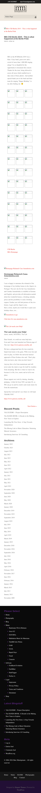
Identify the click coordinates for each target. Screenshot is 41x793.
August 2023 (8, 451)
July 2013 (7, 591)
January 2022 (8, 472)
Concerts (12, 659)
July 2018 (7, 556)
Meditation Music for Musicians (19, 638)
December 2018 (9, 545)
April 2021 (7, 486)
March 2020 (8, 503)
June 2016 (7, 577)
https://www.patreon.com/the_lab (21, 345)
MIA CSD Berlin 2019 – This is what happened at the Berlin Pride (19, 38)
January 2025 (8, 444)
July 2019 (7, 524)
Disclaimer (12, 693)
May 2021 (7, 482)
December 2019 (9, 510)
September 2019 (9, 517)
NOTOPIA (17, 334)
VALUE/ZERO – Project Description (16, 412)
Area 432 (12, 631)
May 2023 (7, 461)
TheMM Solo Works (15, 642)
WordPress (20, 790)
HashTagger (13, 672)
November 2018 (9, 549)
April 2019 (7, 535)
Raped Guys (13, 652)
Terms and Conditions (16, 689)
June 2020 (7, 496)
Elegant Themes (20, 787)
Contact (22, 777)
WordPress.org (10, 753)
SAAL (11, 649)
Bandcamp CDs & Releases (17, 628)
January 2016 (8, 584)
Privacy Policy (13, 686)
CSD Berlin (11, 249)
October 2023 (8, 448)
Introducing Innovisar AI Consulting (16, 434)
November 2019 (9, 514)
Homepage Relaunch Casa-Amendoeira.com (16, 275)
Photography (10, 618)
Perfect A (12, 676)
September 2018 (9, 552)
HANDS (20, 775)
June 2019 (7, 528)
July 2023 (7, 454)
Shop (7, 696)
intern (6, 41)
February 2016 (9, 580)
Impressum (12, 682)
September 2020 (9, 493)
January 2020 (8, 507)
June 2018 (7, 559)
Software (9, 663)
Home (8, 615)
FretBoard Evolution (15, 665)
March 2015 (8, 587)
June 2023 (7, 458)
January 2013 (8, 594)
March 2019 (8, 538)
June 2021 (7, 479)
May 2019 (7, 531)
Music (8, 625)
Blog (7, 622)
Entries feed (9, 746)
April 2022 (7, 469)
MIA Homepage (12, 252)
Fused (11, 656)
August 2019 (8, 521)
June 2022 (7, 465)
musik (11, 334)
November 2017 (9, 573)
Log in (8, 743)
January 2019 (8, 542)
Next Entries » (32, 406)
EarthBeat (12, 669)
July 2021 (7, 475)
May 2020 (7, 500)
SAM (10, 645)
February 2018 (9, 570)
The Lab (24, 334)
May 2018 (7, 563)
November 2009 (9, 598)
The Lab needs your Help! (15, 332)
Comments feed (11, 750)
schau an (11, 41)
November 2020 (9, 489)
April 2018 (7, 566)
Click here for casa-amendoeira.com (15, 319)
